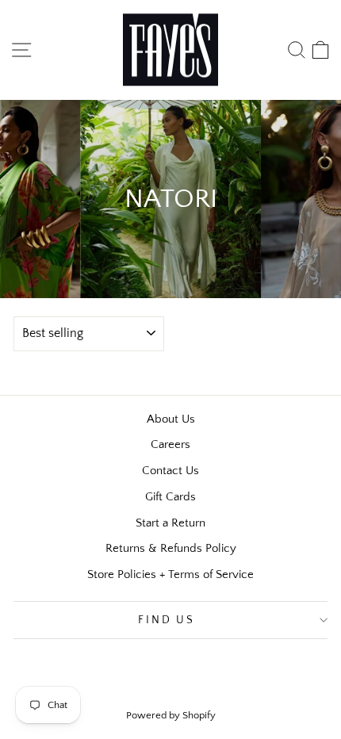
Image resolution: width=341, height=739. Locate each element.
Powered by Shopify (171, 715)
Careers (170, 444)
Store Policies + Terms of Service (170, 574)
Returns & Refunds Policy (170, 548)
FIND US (166, 620)
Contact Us (170, 470)
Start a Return (170, 523)
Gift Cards (170, 497)
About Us (171, 419)
